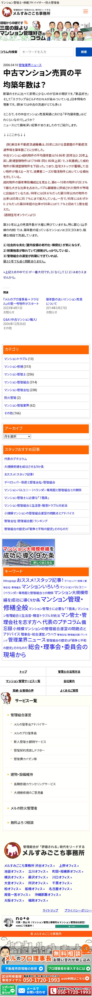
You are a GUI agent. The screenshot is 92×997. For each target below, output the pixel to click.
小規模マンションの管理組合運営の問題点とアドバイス (39, 513)
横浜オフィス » (14, 877)
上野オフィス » (69, 866)
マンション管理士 (15, 374)
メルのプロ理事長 (25, 733)
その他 (8, 413)
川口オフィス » (62, 877)
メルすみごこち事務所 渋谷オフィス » (29, 866)
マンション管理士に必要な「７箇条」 (26, 498)
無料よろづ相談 (22, 823)
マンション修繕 (13, 366)
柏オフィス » (12, 889)
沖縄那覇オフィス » (48, 895)
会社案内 (69, 681)
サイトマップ (50, 910)
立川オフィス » (38, 872)
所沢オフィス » (38, 883)
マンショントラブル (15, 359)
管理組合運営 (21, 715)
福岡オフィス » (38, 900)
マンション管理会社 (16, 390)
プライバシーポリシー (78, 910)
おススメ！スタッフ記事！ (19, 474)
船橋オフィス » (35, 889)
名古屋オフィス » (60, 889)
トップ (23, 671)
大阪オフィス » (14, 900)
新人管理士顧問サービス (30, 742)
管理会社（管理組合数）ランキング (25, 521)
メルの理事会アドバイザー (30, 724)
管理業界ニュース (30, 65)
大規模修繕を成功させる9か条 (24, 466)
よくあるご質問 (69, 690)
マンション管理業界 (16, 405)
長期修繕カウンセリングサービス (35, 784)
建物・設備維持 (22, 775)
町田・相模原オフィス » (67, 872)
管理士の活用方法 (69, 671)
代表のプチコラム (15, 459)
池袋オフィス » (14, 872)
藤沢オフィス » (38, 877)
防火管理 (10, 397)
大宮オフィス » (14, 883)
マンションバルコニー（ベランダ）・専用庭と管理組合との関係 (43, 490)
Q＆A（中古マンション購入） (20, 319)
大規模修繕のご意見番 (28, 792)
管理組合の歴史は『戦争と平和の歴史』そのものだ (36, 529)
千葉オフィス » (62, 883)
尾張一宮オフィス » (17, 895)
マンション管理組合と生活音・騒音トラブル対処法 (35, 505)
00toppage (9, 580)
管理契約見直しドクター (29, 750)
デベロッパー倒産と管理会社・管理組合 (29, 482)
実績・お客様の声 (23, 690)
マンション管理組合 (16, 382)
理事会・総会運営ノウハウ (38, 634)
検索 (84, 52)
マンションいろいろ (40, 586)
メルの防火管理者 (24, 808)
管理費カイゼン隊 (25, 759)
